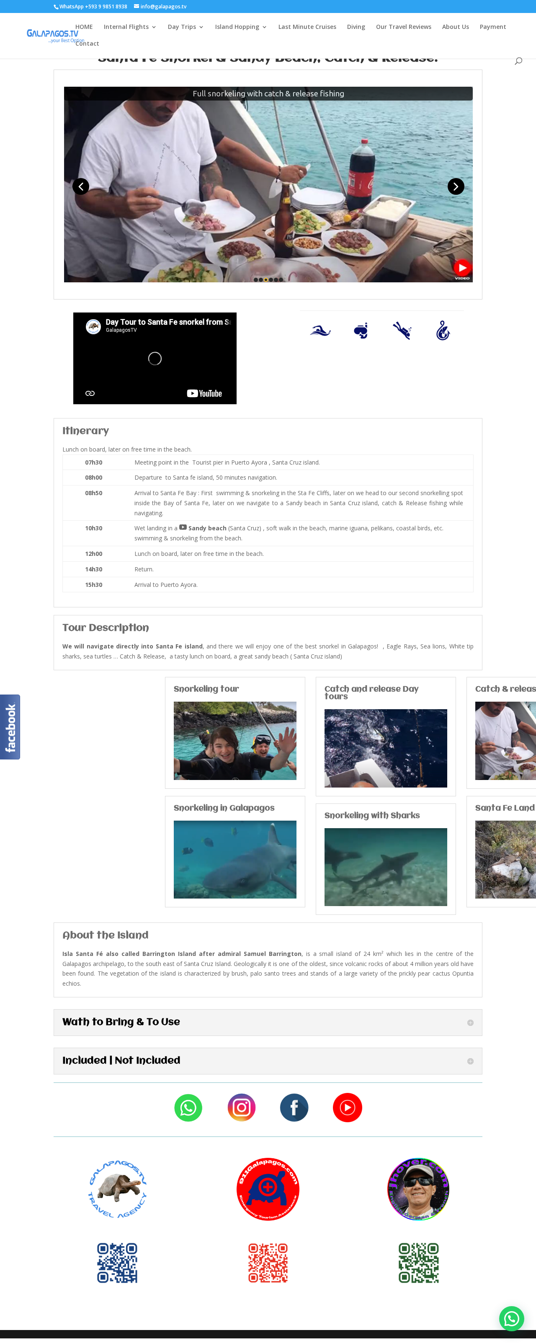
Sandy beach (203, 528)
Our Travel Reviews (403, 27)
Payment (493, 27)
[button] (511, 1318)
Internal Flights (126, 27)
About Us (455, 27)
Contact (87, 44)
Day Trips (182, 27)
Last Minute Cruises (307, 27)
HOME (84, 27)
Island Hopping (237, 27)
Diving (356, 27)
